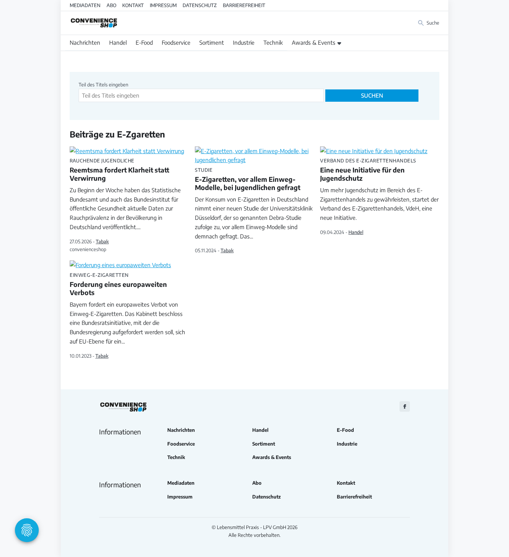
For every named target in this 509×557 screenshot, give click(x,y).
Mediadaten (85, 5)
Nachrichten (85, 42)
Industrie (244, 42)
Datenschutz (200, 5)
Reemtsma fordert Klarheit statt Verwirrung (119, 170)
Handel (118, 42)
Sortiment (211, 42)
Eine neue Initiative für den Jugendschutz (368, 170)
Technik (273, 42)
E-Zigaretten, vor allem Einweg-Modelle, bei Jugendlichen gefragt (247, 180)
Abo (111, 5)
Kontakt (133, 5)
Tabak (102, 241)
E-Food (144, 42)
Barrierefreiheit (244, 5)
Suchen (372, 95)
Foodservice (176, 42)
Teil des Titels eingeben (104, 85)
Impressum (163, 5)
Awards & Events (313, 42)
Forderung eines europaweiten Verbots (118, 285)
